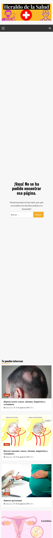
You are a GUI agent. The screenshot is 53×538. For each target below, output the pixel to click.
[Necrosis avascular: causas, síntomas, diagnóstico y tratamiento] (26, 431)
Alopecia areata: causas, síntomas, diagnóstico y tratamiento (24, 403)
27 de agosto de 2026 (23, 407)
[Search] (49, 28)
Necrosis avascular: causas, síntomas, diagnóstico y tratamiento (26, 452)
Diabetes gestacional (13, 500)
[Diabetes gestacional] (26, 480)
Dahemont (9, 408)
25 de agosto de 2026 (23, 504)
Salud (7, 395)
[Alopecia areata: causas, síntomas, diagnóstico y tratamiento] (26, 381)
